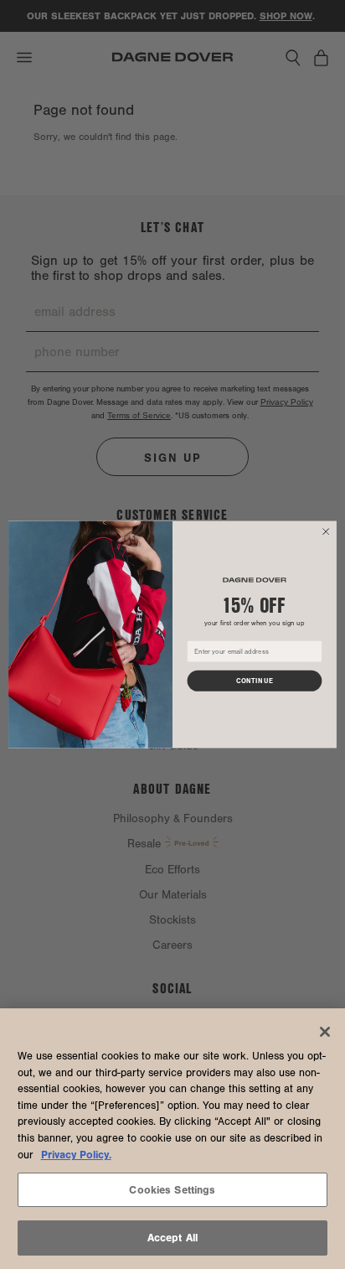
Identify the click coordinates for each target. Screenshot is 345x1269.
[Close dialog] (325, 531)
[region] (172, 1138)
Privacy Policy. (76, 1154)
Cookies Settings (172, 1190)
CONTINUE (254, 681)
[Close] (324, 1031)
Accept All (172, 1237)
